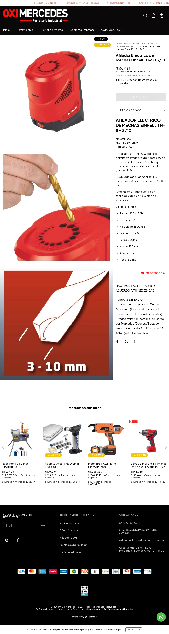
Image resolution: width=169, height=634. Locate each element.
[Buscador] (145, 16)
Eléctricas (153, 43)
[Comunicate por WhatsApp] (161, 617)
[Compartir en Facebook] (118, 341)
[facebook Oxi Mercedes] (17, 540)
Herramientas (24, 29)
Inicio (6, 29)
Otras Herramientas (126, 46)
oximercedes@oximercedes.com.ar (141, 540)
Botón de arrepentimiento (118, 609)
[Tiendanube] (84, 617)
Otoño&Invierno (53, 29)
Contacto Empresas (82, 29)
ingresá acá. (93, 609)
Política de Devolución (73, 545)
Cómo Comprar (69, 530)
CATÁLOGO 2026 (111, 29)
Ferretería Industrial (135, 43)
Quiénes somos (69, 523)
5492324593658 (129, 522)
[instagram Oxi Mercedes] (7, 540)
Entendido (134, 630)
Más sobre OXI (68, 537)
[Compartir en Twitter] (126, 341)
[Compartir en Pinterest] (135, 341)
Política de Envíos (70, 552)
